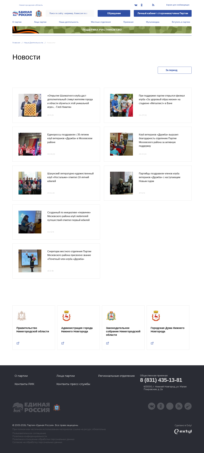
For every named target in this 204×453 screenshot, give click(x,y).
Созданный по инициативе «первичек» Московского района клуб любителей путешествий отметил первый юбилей (69, 216)
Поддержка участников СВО (102, 29)
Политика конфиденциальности (29, 436)
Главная (16, 42)
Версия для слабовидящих (177, 5)
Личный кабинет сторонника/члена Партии (162, 13)
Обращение (114, 13)
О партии (17, 22)
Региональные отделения (116, 376)
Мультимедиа (152, 22)
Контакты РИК (24, 384)
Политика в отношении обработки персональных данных (43, 439)
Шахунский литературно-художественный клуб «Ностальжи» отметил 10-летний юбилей (70, 177)
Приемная (128, 22)
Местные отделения (101, 22)
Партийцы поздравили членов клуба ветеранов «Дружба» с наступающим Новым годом (159, 177)
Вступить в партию (181, 22)
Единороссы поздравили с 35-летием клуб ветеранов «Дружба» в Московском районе (69, 138)
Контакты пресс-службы (73, 384)
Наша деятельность (68, 22)
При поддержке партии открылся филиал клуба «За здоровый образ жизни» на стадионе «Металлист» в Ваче (162, 99)
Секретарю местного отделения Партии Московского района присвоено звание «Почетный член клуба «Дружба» (69, 255)
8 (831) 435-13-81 (161, 380)
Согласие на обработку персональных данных (37, 442)
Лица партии (40, 22)
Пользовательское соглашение (29, 433)
